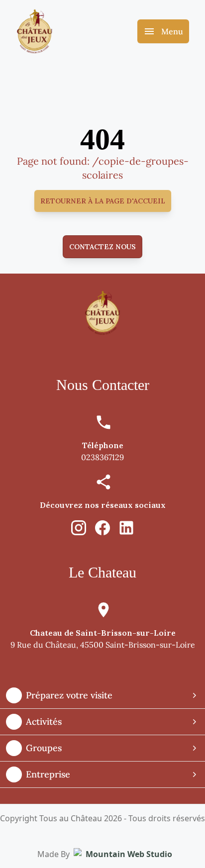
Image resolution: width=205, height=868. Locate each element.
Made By (104, 854)
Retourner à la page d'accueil (102, 200)
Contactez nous (102, 246)
